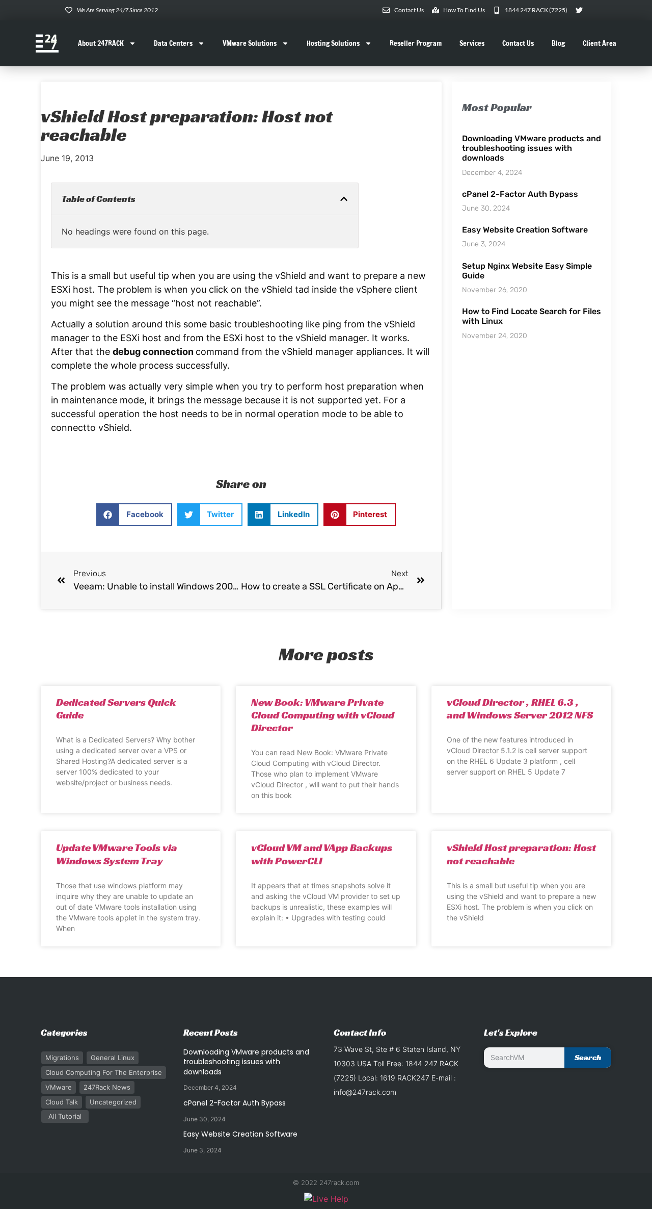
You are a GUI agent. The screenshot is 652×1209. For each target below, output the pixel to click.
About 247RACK (101, 43)
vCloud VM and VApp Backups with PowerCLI (321, 854)
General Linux (112, 1057)
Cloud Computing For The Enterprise (103, 1072)
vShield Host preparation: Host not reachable (521, 854)
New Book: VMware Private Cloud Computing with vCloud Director (322, 715)
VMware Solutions (250, 43)
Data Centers (173, 43)
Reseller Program (416, 43)
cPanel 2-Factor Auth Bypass (520, 194)
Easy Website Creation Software (525, 230)
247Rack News (107, 1087)
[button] (344, 199)
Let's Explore (510, 1032)
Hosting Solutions (333, 43)
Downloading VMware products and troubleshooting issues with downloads (531, 148)
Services (471, 43)
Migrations (62, 1057)
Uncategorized (113, 1102)
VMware (58, 1087)
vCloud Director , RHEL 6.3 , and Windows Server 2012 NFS (520, 709)
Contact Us (518, 43)
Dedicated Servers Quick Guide (116, 709)
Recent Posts (210, 1032)
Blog (558, 43)
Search (588, 1057)
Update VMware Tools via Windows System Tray (116, 854)
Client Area (599, 43)
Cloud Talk (61, 1102)
